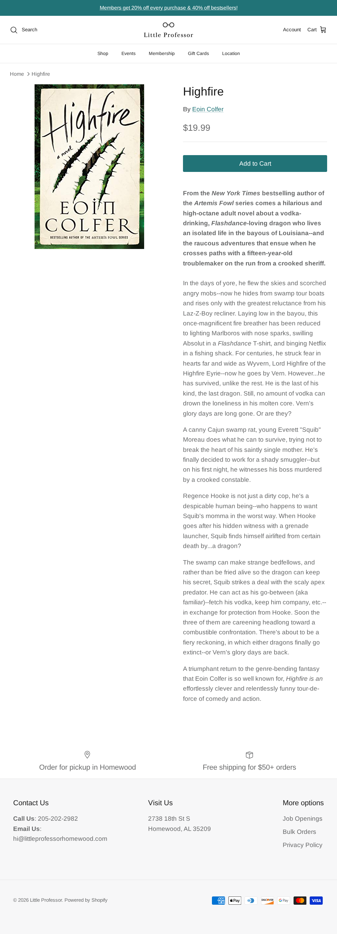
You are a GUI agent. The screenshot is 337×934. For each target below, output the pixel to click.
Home (17, 74)
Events (128, 53)
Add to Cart (255, 163)
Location (231, 53)
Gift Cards (198, 53)
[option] (89, 166)
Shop (102, 53)
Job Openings (303, 818)
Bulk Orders (299, 831)
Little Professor (46, 900)
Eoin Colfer (207, 109)
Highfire (41, 74)
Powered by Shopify (86, 900)
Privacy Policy (303, 844)
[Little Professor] (168, 29)
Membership (162, 53)
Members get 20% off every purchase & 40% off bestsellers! (169, 8)
